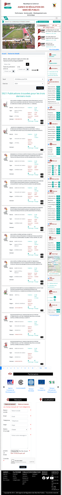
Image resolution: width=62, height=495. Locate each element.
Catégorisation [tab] (49, 27)
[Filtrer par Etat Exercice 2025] (48, 179)
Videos (51, 300)
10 (32, 368)
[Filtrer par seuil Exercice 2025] (48, 224)
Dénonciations (43, 22)
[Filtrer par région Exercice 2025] (48, 161)
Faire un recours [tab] (10, 404)
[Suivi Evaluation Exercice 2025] (48, 278)
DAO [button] (42, 120)
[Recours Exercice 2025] (48, 144)
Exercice (5, 83)
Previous (4, 387)
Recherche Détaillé (13, 54)
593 (46, 368)
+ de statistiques (54, 315)
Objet (5, 425)
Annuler (34, 70)
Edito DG (5, 474)
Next (58, 387)
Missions (5, 478)
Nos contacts (6, 480)
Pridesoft (15, 474)
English (8, 7)
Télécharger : (31, 121)
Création (5, 476)
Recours (56, 22)
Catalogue (34, 474)
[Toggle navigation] (56, 18)
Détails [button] (42, 123)
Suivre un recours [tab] (23, 404)
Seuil (4, 79)
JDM (23, 484)
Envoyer (23, 467)
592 (41, 368)
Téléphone (6, 420)
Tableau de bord (53, 283)
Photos (51, 297)
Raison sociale (5, 411)
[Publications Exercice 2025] (48, 124)
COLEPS (15, 478)
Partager (36, 121)
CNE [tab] (55, 25)
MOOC (14, 476)
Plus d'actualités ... (54, 49)
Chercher (40, 88)
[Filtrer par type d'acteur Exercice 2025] (48, 191)
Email (4, 416)
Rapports (25, 474)
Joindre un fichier (5, 453)
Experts (24, 482)
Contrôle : (6, 459)
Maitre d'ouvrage (6, 430)
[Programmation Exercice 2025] (48, 80)
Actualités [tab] (43, 25)
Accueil (4, 54)
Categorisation (16, 480)
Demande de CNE (53, 71)
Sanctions (25, 476)
